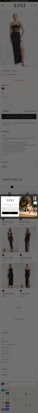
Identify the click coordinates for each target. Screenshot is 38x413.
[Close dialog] (36, 197)
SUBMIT (10, 212)
